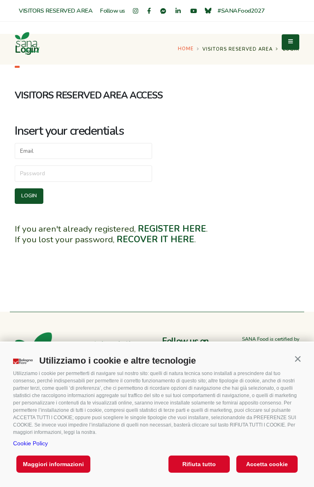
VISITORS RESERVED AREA (55, 11)
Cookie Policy (30, 443)
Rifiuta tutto (199, 464)
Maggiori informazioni (53, 464)
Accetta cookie (267, 464)
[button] (297, 358)
